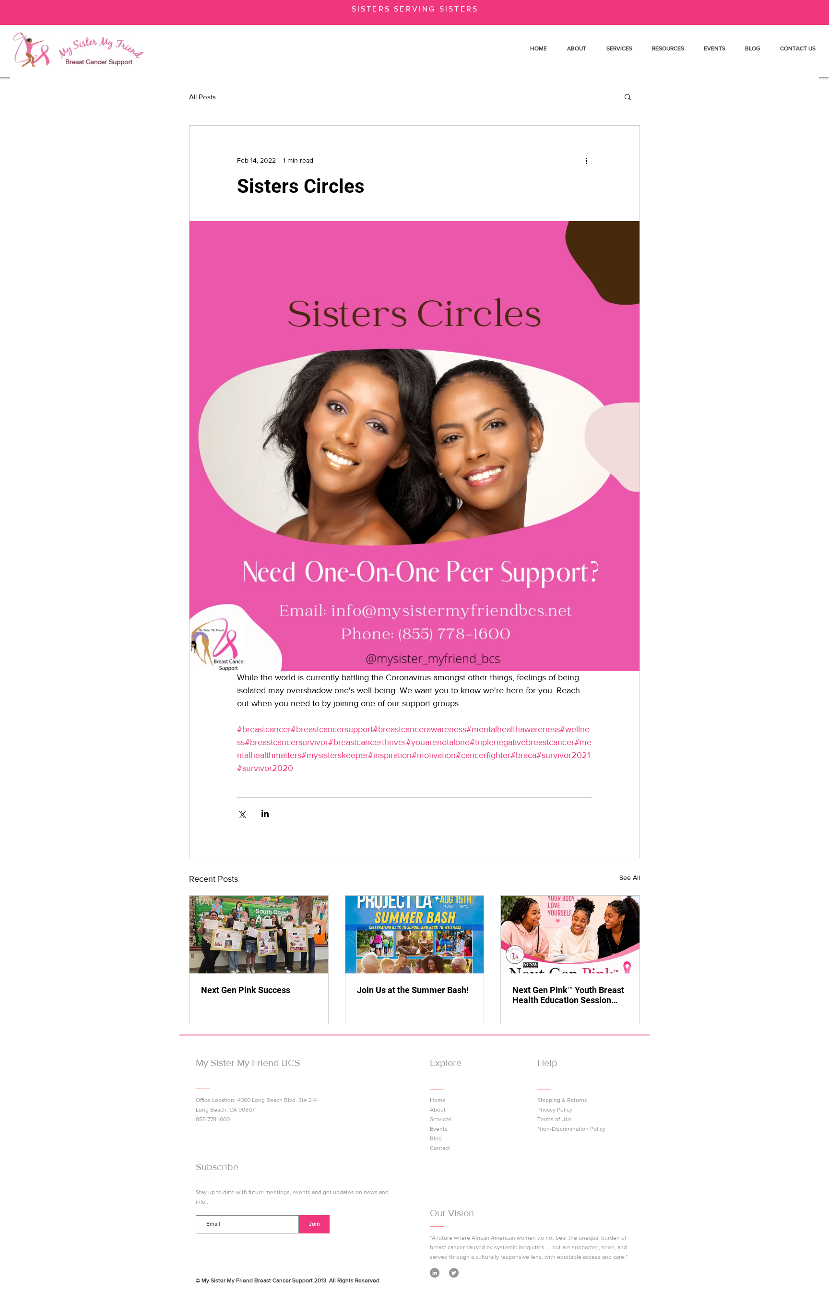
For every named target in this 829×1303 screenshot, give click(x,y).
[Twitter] (454, 1273)
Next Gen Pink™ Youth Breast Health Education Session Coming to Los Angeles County (568, 995)
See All (629, 877)
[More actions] (586, 160)
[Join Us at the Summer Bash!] (414, 934)
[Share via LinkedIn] (265, 813)
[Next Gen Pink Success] (258, 934)
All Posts (202, 97)
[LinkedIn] (434, 1273)
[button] (627, 96)
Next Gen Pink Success (245, 990)
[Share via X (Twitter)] (241, 813)
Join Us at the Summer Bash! (413, 990)
